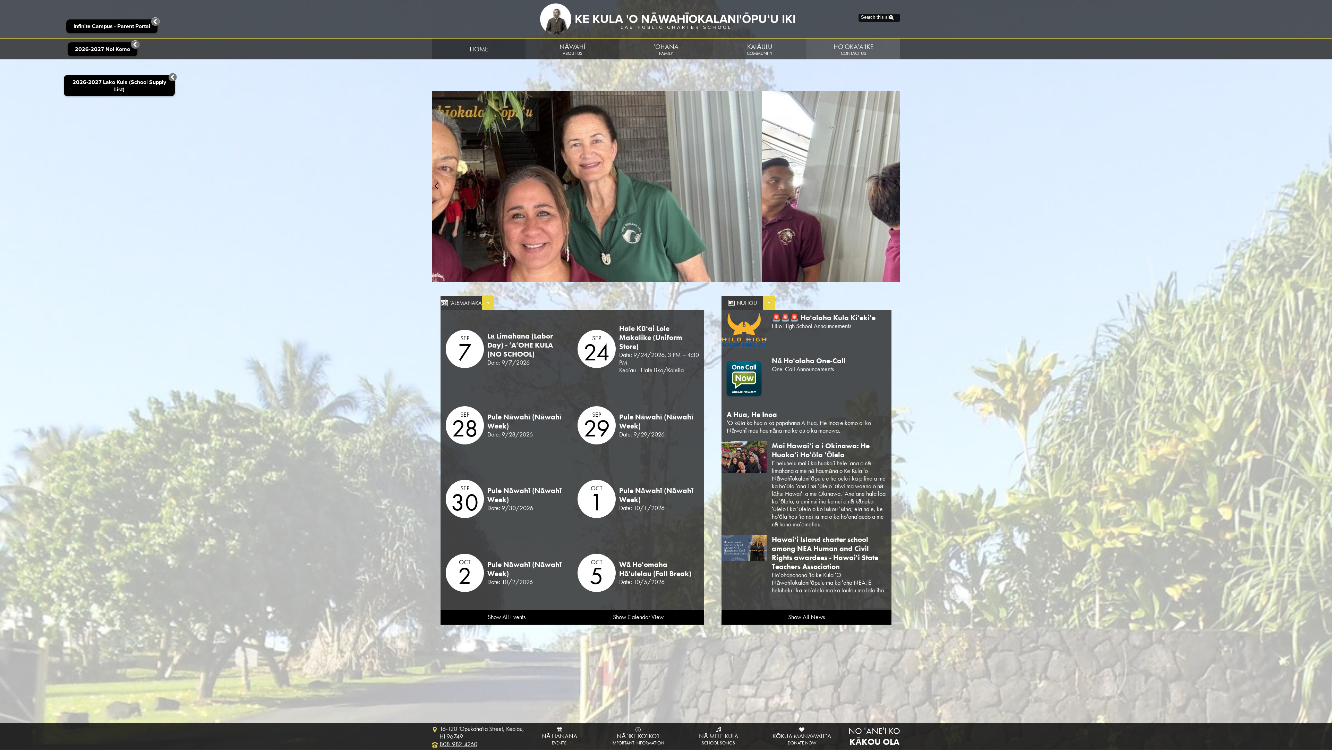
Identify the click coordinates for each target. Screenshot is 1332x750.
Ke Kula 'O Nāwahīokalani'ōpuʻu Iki (685, 19)
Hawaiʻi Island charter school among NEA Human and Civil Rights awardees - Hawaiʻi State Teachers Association (825, 553)
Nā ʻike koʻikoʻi (638, 739)
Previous (436, 185)
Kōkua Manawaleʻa (801, 739)
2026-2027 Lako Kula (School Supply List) (119, 86)
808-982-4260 (458, 744)
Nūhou (747, 303)
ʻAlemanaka (466, 303)
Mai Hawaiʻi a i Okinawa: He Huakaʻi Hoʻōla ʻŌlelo (821, 450)
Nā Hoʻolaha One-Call (809, 360)
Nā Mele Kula (718, 739)
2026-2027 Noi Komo (102, 49)
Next (895, 185)
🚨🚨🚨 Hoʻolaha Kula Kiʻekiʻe (824, 317)
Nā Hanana (559, 739)
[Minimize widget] (172, 77)
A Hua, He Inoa (752, 414)
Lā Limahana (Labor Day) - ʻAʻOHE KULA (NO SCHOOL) (520, 345)
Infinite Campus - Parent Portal (112, 26)
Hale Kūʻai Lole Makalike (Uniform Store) (650, 337)
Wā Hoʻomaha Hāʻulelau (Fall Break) (655, 569)
